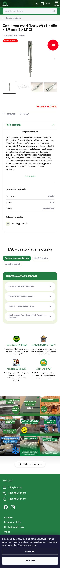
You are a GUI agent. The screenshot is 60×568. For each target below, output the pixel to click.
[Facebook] (5, 506)
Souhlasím (30, 560)
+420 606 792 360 (17, 493)
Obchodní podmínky (14, 527)
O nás (7, 531)
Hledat (53, 11)
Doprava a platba (12, 522)
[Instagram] (12, 506)
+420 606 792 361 (17, 499)
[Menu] (56, 3)
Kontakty (8, 517)
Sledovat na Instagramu (32, 464)
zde (34, 545)
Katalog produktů (19, 224)
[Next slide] (54, 59)
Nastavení (30, 551)
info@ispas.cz (15, 487)
